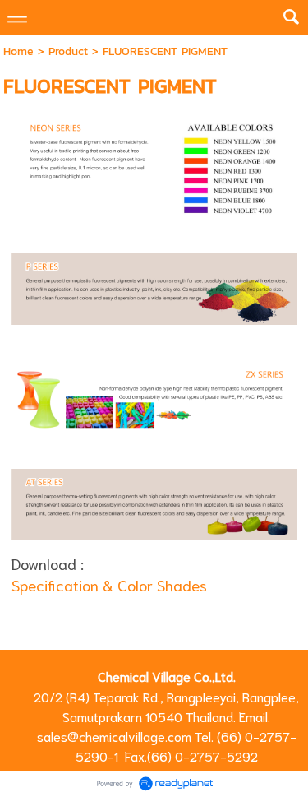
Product (68, 51)
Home (18, 51)
